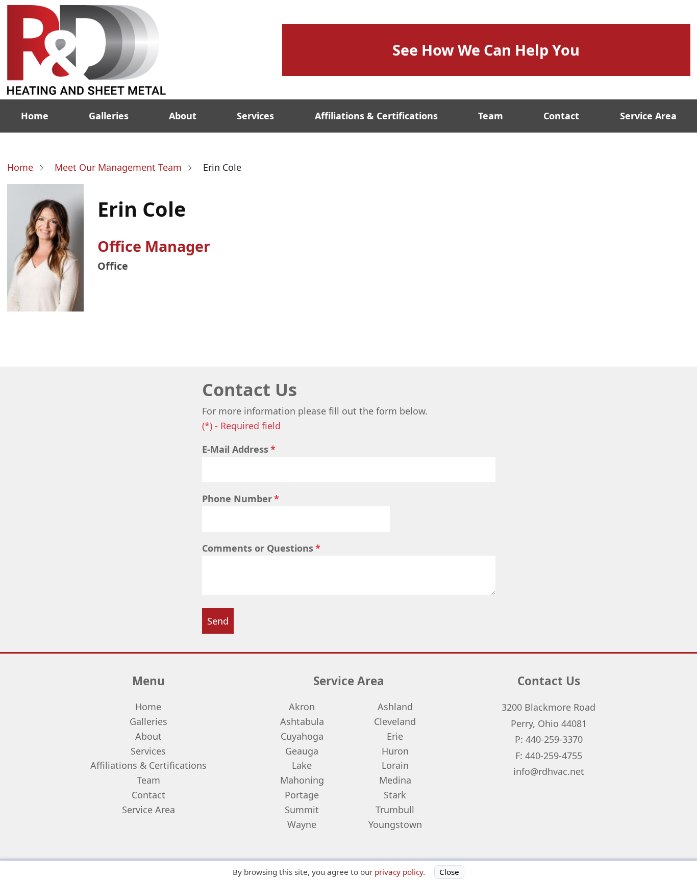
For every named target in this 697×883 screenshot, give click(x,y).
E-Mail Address (235, 449)
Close (449, 872)
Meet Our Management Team (118, 167)
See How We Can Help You (486, 50)
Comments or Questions (257, 548)
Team (490, 116)
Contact (561, 116)
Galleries (109, 116)
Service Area (648, 116)
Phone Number (237, 498)
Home (34, 116)
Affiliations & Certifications (376, 116)
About (182, 116)
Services (255, 116)
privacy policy (399, 872)
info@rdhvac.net (548, 771)
